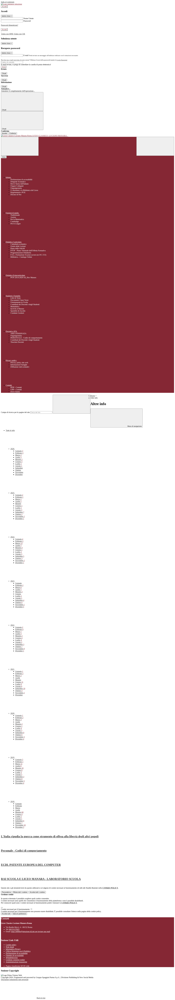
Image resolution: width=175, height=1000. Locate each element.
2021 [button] (12, 669)
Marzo (18, 455)
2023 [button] (12, 581)
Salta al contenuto (7, 2)
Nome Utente (28, 18)
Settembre (19, 468)
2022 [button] (12, 625)
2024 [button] (12, 537)
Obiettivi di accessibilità (15, 955)
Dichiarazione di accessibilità (17, 953)
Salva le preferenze (19, 914)
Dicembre (19, 474)
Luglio (18, 464)
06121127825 (14, 929)
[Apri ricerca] (155, 146)
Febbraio (19, 453)
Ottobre (18, 470)
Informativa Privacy (13, 949)
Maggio (18, 459)
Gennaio (19, 451)
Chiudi (4, 73)
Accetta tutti (37, 892)
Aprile (18, 457)
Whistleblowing (12, 958)
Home (92, 396)
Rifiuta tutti (20, 892)
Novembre (19, 472)
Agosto (18, 466)
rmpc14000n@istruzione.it (30, 932)
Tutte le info (10, 430)
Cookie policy (11, 945)
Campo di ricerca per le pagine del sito (15, 412)
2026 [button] (12, 449)
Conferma (12, 133)
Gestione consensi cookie (15, 960)
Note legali (10, 947)
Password (27, 21)
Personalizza (6, 892)
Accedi (4, 6)
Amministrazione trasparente (16, 962)
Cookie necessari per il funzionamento (15, 909)
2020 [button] (12, 713)
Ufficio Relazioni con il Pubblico (18, 951)
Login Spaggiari (62, 60)
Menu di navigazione (134, 426)
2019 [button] (12, 757)
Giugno (18, 462)
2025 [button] (12, 493)
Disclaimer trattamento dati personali (14, 980)
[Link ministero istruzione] (11, 4)
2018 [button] (12, 802)
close (4, 157)
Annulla (4, 133)
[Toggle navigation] (20, 146)
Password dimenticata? (9, 25)
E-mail (25, 55)
